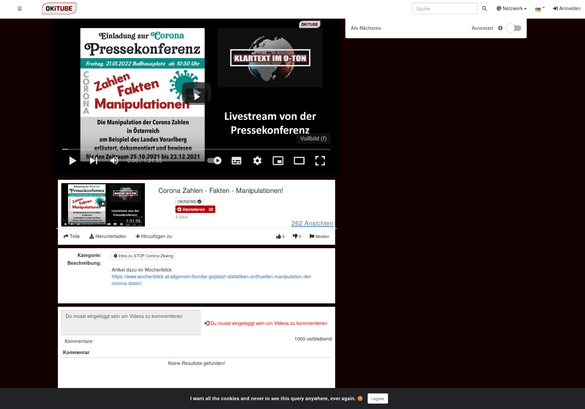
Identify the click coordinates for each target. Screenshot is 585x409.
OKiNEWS (187, 201)
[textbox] (540, 9)
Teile (74, 236)
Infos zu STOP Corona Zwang (145, 255)
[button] (191, 209)
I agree (377, 398)
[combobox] (540, 10)
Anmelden (569, 8)
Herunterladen (110, 236)
